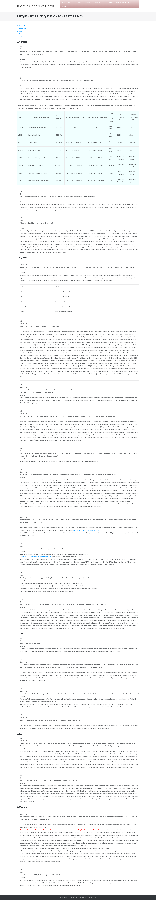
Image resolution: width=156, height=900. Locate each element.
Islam (79, 2)
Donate (63, 6)
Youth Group (109, 2)
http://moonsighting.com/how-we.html (86, 530)
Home (63, 2)
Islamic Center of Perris (89, 897)
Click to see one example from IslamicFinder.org (35, 557)
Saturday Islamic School (123, 2)
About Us (70, 2)
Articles (87, 2)
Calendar (98, 2)
